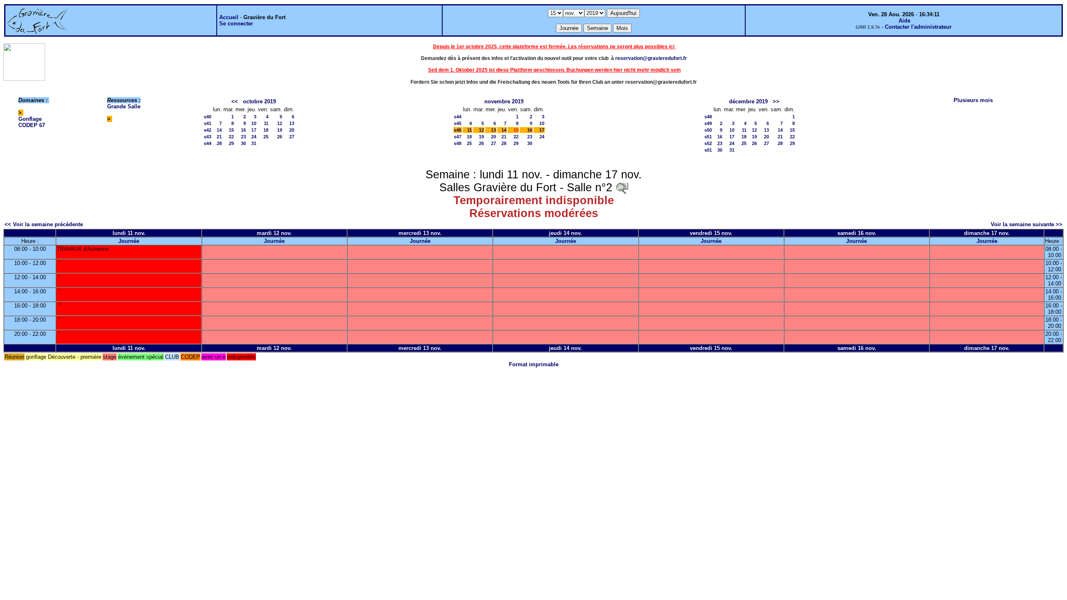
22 (231, 136)
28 (219, 143)
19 (279, 130)
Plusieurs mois (973, 100)
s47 (457, 136)
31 (253, 143)
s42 (207, 130)
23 (243, 136)
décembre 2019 (748, 101)
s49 (708, 123)
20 (291, 130)
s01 (708, 150)
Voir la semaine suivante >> (1026, 224)
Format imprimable (534, 364)
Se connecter (236, 23)
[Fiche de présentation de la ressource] (622, 187)
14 (219, 130)
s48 (457, 143)
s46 (457, 130)
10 (253, 123)
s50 (708, 130)
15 (231, 130)
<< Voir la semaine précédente (44, 224)
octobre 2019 (259, 101)
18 (265, 130)
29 (231, 143)
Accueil (228, 17)
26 (279, 136)
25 (265, 136)
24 (253, 136)
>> (776, 101)
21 (219, 136)
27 (291, 136)
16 (243, 130)
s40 (207, 116)
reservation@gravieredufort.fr (651, 58)
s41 (207, 123)
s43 (207, 136)
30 (243, 143)
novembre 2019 (503, 101)
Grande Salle (123, 106)
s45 (457, 123)
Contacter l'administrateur (918, 27)
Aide (904, 21)
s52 (708, 143)
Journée (128, 241)
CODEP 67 (31, 125)
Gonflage (30, 119)
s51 (708, 136)
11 (266, 123)
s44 (207, 143)
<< (234, 101)
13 (291, 123)
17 (253, 130)
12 (279, 123)
